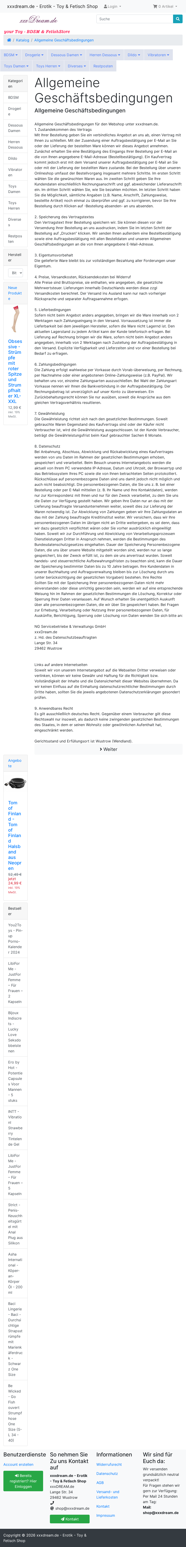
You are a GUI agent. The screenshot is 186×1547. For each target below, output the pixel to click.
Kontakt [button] (71, 1519)
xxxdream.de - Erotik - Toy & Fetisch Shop (52, 6)
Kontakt (103, 1506)
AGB (100, 1482)
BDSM (9, 55)
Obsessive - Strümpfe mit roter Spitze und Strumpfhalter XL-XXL (15, 371)
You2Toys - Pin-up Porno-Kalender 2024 (15, 939)
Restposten (103, 66)
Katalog (22, 40)
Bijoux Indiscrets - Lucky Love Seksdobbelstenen (15, 1031)
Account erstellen (18, 1464)
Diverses (76, 66)
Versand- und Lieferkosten (107, 1494)
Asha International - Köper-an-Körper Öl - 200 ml (15, 1273)
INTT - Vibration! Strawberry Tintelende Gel (15, 1128)
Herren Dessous (104, 55)
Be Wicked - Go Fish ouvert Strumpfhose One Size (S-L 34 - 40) (15, 1413)
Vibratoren (157, 55)
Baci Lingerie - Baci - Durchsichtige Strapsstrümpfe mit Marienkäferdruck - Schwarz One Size (15, 1339)
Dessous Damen (65, 55)
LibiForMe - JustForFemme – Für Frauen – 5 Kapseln (15, 1174)
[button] (165, 6)
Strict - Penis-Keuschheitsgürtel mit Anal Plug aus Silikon (15, 1224)
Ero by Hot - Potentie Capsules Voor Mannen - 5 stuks (15, 1081)
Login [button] (112, 6)
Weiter (109, 749)
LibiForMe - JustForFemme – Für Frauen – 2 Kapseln (15, 982)
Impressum (105, 1515)
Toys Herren (47, 66)
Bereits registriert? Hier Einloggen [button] (23, 1481)
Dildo (133, 55)
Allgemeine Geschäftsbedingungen (64, 40)
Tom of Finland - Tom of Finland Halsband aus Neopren (15, 835)
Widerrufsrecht (109, 1464)
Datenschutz (107, 1473)
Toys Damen (15, 66)
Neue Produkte (15, 293)
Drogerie (33, 55)
